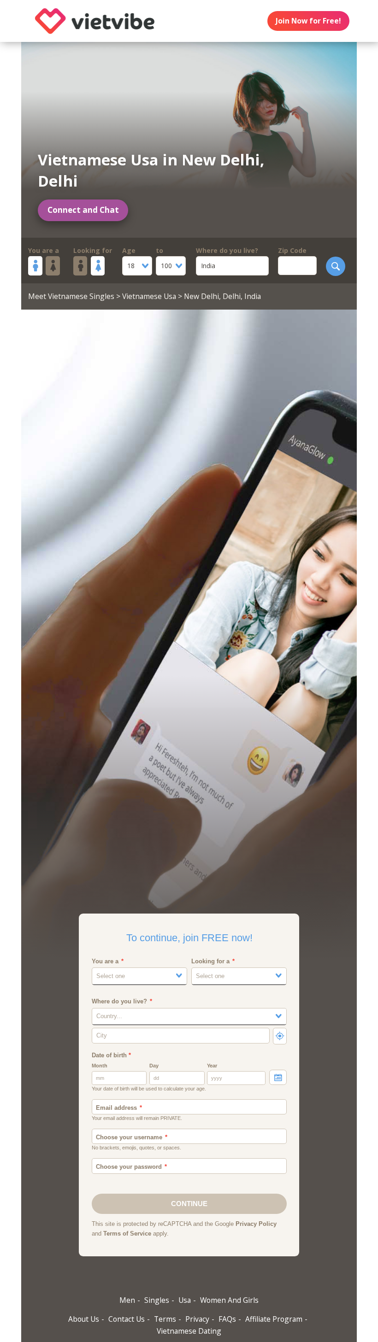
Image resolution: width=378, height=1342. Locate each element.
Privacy (197, 1319)
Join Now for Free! (308, 21)
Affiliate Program (273, 1319)
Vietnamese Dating (189, 1331)
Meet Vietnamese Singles (71, 296)
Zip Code (292, 250)
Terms (165, 1319)
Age (129, 250)
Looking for (92, 250)
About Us (83, 1319)
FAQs (227, 1319)
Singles (156, 1300)
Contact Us (126, 1319)
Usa (184, 1300)
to (159, 250)
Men (127, 1300)
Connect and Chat (83, 210)
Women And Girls (229, 1300)
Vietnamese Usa (149, 296)
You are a (43, 250)
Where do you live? (227, 250)
